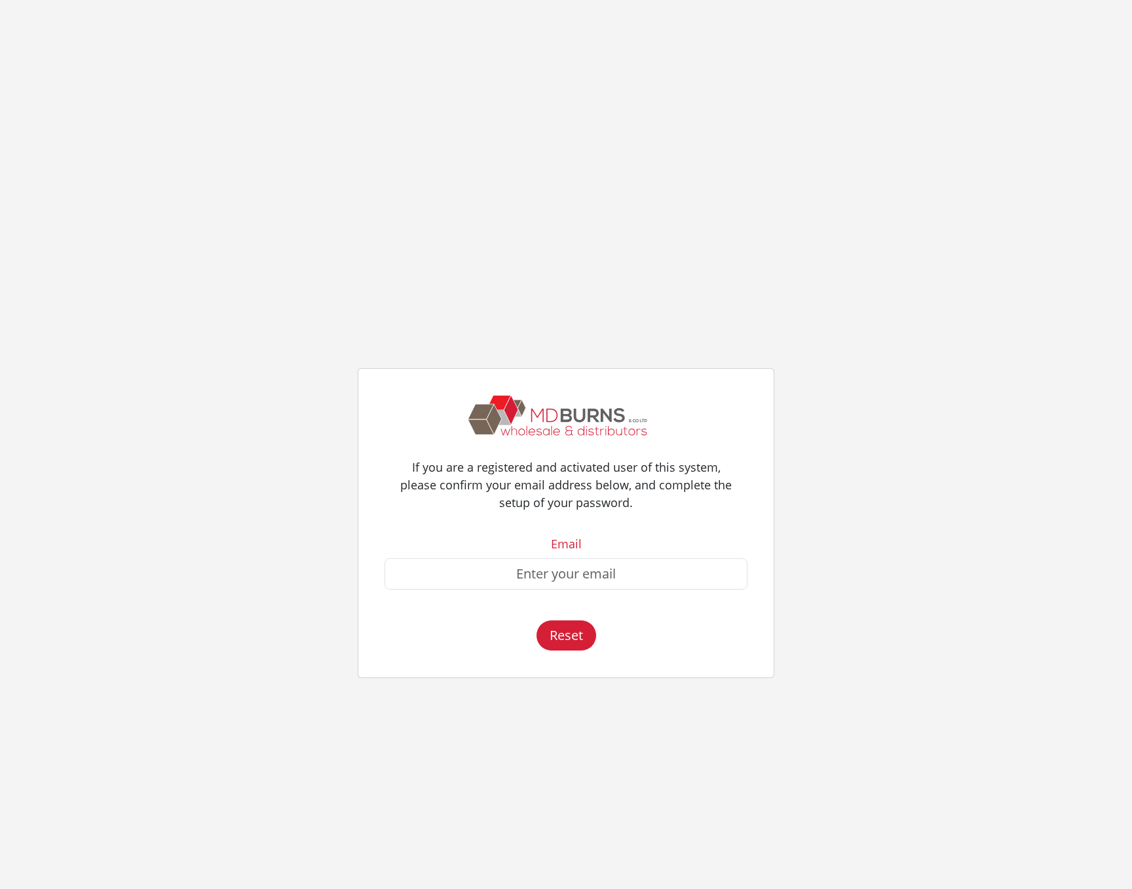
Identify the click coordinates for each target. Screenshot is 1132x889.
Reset (566, 635)
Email (566, 544)
